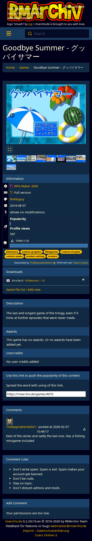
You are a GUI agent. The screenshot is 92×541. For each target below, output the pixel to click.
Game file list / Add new (23, 289)
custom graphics (31, 251)
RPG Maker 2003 (24, 186)
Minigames (51, 251)
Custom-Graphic (71, 251)
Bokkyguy (17, 199)
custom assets (14, 256)
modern (52, 256)
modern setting (35, 256)
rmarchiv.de (13, 521)
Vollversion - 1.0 (35, 280)
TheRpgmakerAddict (41, 262)
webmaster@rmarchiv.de (68, 526)
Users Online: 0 (46, 535)
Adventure (12, 251)
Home (10, 67)
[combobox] (57, 33)
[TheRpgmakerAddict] (54, 262)
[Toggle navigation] (9, 33)
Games (24, 67)
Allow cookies (75, 6)
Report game (81, 262)
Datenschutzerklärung (53, 531)
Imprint (28, 531)
